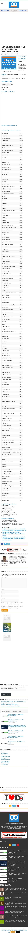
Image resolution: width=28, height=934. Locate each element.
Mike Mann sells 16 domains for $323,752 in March (16, 720)
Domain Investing (5, 762)
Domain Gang (4, 753)
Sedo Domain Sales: (6, 81)
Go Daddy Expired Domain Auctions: (10, 130)
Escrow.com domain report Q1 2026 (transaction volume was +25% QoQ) (17, 726)
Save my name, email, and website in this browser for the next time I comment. (12, 603)
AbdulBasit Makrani (5, 756)
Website (3, 598)
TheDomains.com (5, 761)
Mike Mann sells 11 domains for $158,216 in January (15, 737)
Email (3, 594)
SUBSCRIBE (6, 694)
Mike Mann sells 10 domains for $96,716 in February (16, 731)
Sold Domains (12, 54)
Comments (14, 711)
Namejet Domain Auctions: (8, 91)
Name (3, 589)
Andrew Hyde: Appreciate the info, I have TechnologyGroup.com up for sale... (14, 912)
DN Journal (3, 755)
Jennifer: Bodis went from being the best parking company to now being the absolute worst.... (15, 889)
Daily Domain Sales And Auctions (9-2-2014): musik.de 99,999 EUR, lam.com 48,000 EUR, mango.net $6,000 (14, 539)
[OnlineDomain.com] (14, 4)
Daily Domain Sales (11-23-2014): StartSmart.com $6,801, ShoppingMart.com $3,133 (14, 534)
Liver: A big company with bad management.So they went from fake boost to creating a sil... (15, 903)
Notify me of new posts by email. (10, 608)
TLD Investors (4, 764)
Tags (20, 711)
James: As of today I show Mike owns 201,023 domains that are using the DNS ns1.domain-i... (16, 917)
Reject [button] (18, 932)
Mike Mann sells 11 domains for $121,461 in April (15, 715)
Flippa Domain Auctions (7, 518)
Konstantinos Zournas (6, 53)
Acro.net (3, 752)
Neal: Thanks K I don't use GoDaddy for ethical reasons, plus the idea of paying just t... (16, 921)
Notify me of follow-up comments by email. (13, 606)
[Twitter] (13, 806)
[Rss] (10, 806)
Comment (4, 577)
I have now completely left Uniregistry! (10, 706)
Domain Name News (6, 54)
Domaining (3, 758)
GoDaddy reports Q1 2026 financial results (15, 879)
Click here (3, 74)
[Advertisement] (14, 29)
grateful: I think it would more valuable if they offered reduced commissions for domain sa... (15, 907)
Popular (8, 711)
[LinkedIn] (15, 806)
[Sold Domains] (14, 549)
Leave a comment (20, 54)
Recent (3, 711)
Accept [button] (12, 932)
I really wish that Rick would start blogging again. (22, 58)
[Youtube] (18, 806)
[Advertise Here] (14, 10)
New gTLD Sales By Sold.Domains (9, 704)
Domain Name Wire (5, 759)
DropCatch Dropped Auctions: (9, 504)
